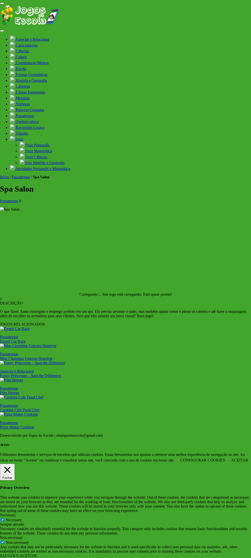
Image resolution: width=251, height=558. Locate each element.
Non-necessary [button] (11, 537)
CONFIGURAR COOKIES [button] (202, 460)
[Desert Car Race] (14, 329)
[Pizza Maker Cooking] (19, 414)
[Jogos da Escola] (30, 25)
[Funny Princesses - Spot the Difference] (32, 363)
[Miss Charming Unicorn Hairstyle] (28, 346)
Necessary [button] (8, 515)
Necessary (14, 520)
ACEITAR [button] (239, 460)
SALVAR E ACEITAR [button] (18, 556)
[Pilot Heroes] (11, 380)
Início (5, 177)
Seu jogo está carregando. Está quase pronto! (137, 294)
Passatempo (21, 177)
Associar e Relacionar (17, 371)
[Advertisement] (125, 250)
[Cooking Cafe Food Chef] (21, 397)
